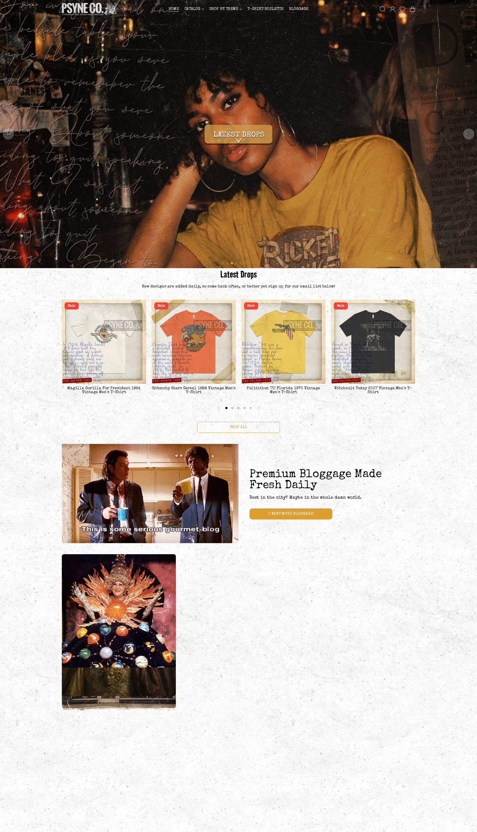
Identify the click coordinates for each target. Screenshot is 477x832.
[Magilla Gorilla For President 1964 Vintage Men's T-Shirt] (104, 342)
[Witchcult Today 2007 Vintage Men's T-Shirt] (373, 342)
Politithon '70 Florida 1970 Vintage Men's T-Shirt (283, 390)
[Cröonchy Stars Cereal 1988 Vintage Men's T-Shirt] (194, 342)
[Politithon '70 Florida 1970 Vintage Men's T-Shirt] (283, 342)
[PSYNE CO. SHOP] (89, 9)
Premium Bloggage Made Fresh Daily (316, 480)
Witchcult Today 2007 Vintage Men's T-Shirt (373, 390)
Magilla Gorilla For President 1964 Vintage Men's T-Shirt (104, 390)
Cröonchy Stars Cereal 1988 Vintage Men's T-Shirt (193, 390)
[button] (412, 9)
